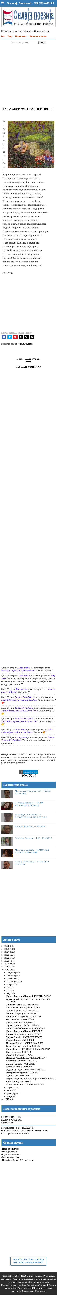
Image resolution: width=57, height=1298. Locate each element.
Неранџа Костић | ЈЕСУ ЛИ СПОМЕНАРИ (26, 1058)
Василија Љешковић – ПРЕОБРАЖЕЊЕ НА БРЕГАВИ (31, 815)
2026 (7, 946)
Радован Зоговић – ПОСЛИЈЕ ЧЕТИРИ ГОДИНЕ (24, 1130)
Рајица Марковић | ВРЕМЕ (19, 1075)
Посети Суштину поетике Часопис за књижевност (28, 1261)
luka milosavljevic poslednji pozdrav (19, 700)
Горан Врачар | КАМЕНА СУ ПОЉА (23, 1046)
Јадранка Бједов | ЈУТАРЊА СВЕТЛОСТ (25, 1069)
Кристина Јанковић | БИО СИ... (21, 1060)
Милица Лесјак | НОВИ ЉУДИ (21, 1013)
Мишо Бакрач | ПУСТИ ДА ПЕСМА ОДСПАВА (28, 1049)
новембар (12, 975)
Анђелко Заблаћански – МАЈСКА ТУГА (25, 1028)
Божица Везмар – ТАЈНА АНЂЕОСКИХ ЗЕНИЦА (29, 804)
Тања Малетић (25, 343)
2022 (7, 958)
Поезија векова (9, 1151)
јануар (10, 1096)
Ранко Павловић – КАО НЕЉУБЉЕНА (25, 1084)
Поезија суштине (10, 1148)
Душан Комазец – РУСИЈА (30, 826)
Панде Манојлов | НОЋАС (19, 1081)
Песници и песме (38, 36)
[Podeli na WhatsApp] (21, 337)
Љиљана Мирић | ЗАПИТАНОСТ (22, 1004)
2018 (7, 969)
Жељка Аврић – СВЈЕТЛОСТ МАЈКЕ (24, 1037)
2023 (7, 954)
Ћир (10, 36)
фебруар (11, 1093)
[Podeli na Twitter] (9, 337)
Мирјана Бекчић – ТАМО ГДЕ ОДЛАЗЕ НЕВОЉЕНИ (32, 851)
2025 (7, 949)
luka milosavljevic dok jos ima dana (19, 710)
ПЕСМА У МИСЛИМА (11, 1119)
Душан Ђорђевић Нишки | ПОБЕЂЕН (24, 1031)
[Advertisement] (28, 74)
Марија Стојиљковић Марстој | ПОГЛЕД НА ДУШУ (30, 1078)
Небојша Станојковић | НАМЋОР (22, 1072)
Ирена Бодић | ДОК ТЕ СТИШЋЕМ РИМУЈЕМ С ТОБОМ (29, 1000)
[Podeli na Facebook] (4, 337)
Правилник (21, 36)
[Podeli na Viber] (26, 337)
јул (9, 987)
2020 (7, 963)
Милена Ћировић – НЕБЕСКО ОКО (23, 1034)
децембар (12, 972)
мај (9, 993)
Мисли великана (10, 1157)
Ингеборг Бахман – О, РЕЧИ (15, 1133)
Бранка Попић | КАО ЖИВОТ (20, 1022)
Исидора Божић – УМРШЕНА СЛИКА (24, 1043)
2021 (7, 960)
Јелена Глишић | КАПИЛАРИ (20, 1064)
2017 (7, 1099)
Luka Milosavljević (24, 697)
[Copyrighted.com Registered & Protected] (28, 771)
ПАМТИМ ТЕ (7, 1122)
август (10, 984)
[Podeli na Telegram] (32, 337)
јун (9, 990)
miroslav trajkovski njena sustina (17, 670)
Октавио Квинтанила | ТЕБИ (20, 1019)
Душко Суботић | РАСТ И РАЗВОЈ (22, 1025)
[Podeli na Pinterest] (15, 337)
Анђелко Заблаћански (35, 1285)
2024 (7, 952)
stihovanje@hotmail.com (36, 31)
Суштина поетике (11, 1154)
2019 (7, 966)
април (10, 1087)
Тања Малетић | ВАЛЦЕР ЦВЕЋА (22, 1010)
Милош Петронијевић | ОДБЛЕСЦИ (23, 1016)
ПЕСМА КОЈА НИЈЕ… (11, 1117)
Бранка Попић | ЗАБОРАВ (19, 1066)
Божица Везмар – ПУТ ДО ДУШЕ (33, 838)
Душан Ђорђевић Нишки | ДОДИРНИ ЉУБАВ (28, 996)
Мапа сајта (40, 1291)
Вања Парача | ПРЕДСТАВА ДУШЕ (23, 1007)
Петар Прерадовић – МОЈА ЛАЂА (17, 1127)
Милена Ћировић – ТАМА (19, 1055)
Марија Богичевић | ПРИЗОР (20, 1040)
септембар (12, 981)
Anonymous (24, 667)
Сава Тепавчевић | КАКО (18, 1052)
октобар (11, 978)
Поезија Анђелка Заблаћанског (18, 1160)
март (9, 1090)
